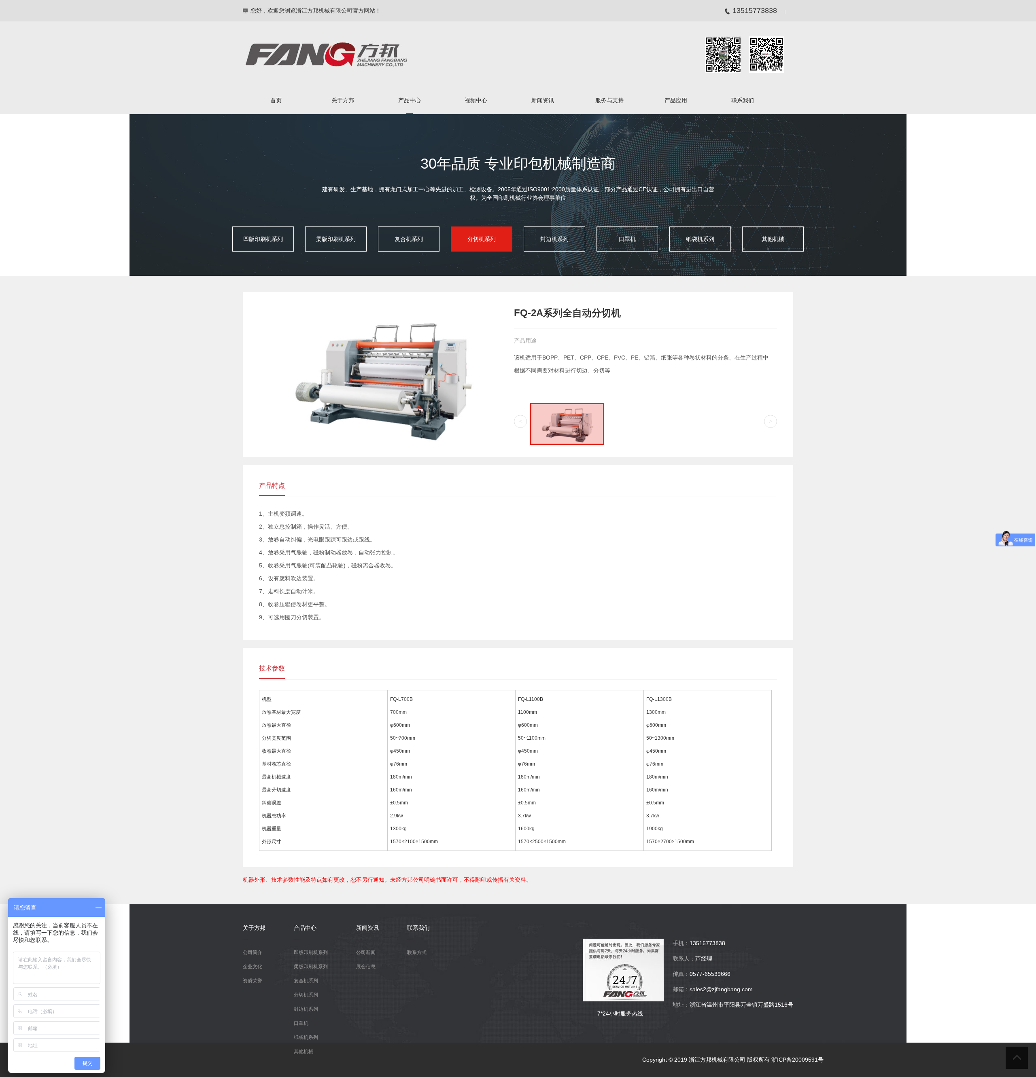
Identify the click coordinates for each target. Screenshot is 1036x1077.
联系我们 (742, 100)
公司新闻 (366, 952)
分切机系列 (481, 239)
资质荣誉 (252, 981)
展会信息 (366, 966)
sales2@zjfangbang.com (721, 989)
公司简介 (252, 952)
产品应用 (675, 100)
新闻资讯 (542, 100)
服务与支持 (609, 100)
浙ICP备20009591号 (797, 1059)
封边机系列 (554, 239)
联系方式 (417, 952)
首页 (276, 100)
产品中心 (409, 100)
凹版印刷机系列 (263, 239)
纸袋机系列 (700, 239)
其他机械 (773, 239)
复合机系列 (409, 239)
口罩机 (627, 239)
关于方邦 (342, 100)
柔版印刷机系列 (336, 239)
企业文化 (252, 966)
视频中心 (476, 100)
